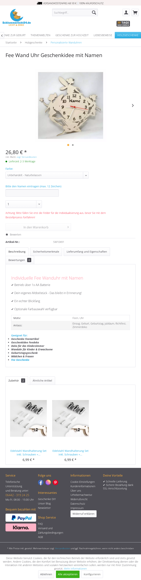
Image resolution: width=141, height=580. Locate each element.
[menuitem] (75, 12)
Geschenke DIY (47, 499)
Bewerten (15, 234)
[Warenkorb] (135, 12)
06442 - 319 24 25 (17, 495)
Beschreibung (17, 251)
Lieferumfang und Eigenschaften (87, 251)
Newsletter (44, 508)
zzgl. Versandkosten (27, 156)
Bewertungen (19, 260)
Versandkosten (62, 548)
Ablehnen (46, 574)
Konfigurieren (92, 574)
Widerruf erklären (84, 513)
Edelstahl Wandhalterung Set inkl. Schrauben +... (28, 452)
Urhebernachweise (81, 495)
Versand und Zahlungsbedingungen (50, 530)
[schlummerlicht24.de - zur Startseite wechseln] (16, 18)
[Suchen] (94, 12)
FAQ (40, 524)
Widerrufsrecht (79, 499)
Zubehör (16, 380)
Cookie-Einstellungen (82, 482)
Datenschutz (77, 503)
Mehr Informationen (75, 568)
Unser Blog (44, 503)
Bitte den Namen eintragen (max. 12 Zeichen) (33, 186)
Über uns (75, 490)
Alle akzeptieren (68, 574)
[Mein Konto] (126, 12)
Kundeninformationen (82, 486)
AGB (40, 537)
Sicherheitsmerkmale (46, 251)
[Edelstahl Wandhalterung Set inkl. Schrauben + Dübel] (28, 418)
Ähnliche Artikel (42, 380)
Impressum (77, 508)
